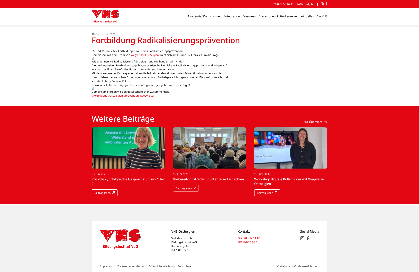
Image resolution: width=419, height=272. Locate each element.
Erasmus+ (249, 16)
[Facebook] (326, 4)
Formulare (184, 266)
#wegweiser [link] (147, 95)
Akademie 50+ (197, 16)
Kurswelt (216, 16)
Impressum (107, 266)
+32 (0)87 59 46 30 (282, 4)
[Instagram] (322, 4)
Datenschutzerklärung (131, 266)
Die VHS (321, 16)
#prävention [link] (131, 95)
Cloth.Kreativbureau (306, 266)
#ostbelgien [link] (115, 95)
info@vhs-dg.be (304, 4)
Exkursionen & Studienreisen (278, 16)
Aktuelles (307, 16)
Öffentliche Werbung (162, 266)
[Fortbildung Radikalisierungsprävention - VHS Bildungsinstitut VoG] (105, 16)
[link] (145, 55)
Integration (232, 16)
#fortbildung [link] (100, 95)
